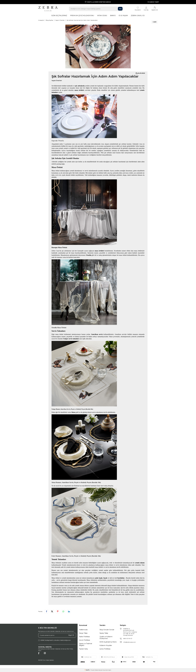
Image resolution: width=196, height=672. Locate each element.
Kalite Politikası (84, 637)
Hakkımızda (83, 630)
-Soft (87, 670)
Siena (73, 412)
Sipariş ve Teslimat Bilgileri (85, 644)
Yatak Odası (102, 15)
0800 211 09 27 (127, 638)
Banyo (113, 15)
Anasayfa (41, 20)
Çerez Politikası (105, 649)
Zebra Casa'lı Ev (138, 15)
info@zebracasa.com (129, 642)
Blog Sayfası (49, 20)
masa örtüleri (99, 251)
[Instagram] (46, 654)
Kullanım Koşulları (106, 645)
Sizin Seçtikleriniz (59, 15)
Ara (120, 9)
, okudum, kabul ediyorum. (56, 640)
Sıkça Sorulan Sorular (107, 630)
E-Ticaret (92, 670)
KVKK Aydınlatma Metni (108, 642)
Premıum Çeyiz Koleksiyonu (82, 15)
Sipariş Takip (104, 633)
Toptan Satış (83, 649)
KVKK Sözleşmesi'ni (47, 640)
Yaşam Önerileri (60, 20)
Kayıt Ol (71, 635)
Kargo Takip (83, 633)
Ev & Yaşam (123, 15)
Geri (154, 22)
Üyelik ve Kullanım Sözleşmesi (106, 637)
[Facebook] (40, 654)
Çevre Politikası (84, 640)
